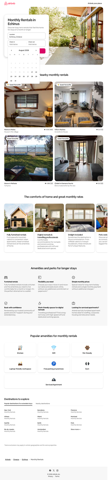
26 (24, 76)
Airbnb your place (95, 3)
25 (19, 76)
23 (11, 76)
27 (28, 76)
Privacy (50, 476)
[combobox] (26, 37)
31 (15, 81)
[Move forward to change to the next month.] (36, 50)
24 (15, 76)
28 (32, 76)
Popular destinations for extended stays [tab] (18, 404)
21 (32, 72)
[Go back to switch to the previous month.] (11, 50)
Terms (57, 476)
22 (36, 72)
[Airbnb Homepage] (9, 3)
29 (36, 76)
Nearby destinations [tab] (43, 404)
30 (11, 81)
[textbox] (17, 44)
